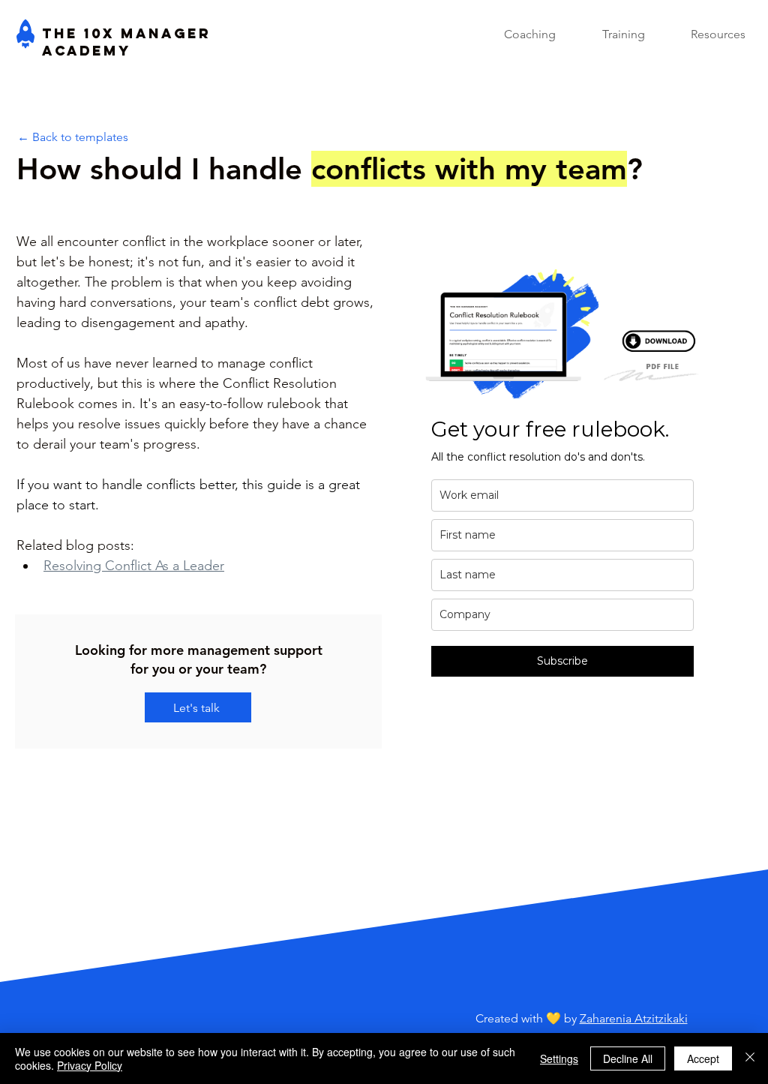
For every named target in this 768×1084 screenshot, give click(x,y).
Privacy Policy (89, 1065)
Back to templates (80, 137)
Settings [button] (559, 1058)
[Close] (750, 1058)
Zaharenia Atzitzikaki (634, 1018)
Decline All (627, 1058)
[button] (701, 34)
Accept (703, 1058)
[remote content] (562, 480)
